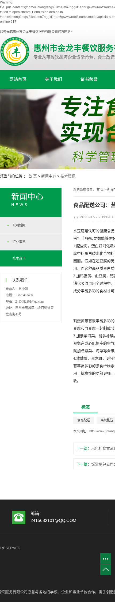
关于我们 (53, 79)
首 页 (32, 176)
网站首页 (17, 79)
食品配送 (83, 420)
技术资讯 (67, 176)
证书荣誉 (89, 79)
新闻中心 (48, 176)
